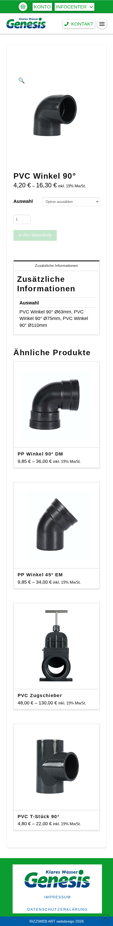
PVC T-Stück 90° (38, 816)
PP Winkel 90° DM (40, 454)
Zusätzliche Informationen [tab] (56, 265)
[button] (23, 6)
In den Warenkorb (35, 235)
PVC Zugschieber (40, 695)
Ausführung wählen (58, 439)
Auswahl (23, 201)
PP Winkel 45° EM (40, 574)
